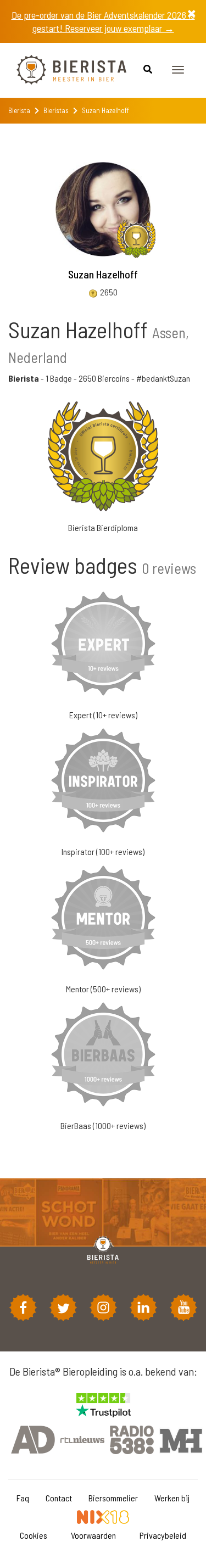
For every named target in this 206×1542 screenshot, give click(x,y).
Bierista (19, 110)
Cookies (33, 1535)
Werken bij (172, 1498)
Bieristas (56, 110)
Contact (59, 1498)
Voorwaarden (93, 1535)
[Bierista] (63, 70)
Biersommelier (113, 1498)
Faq (22, 1498)
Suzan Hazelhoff (103, 274)
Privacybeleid (163, 1535)
